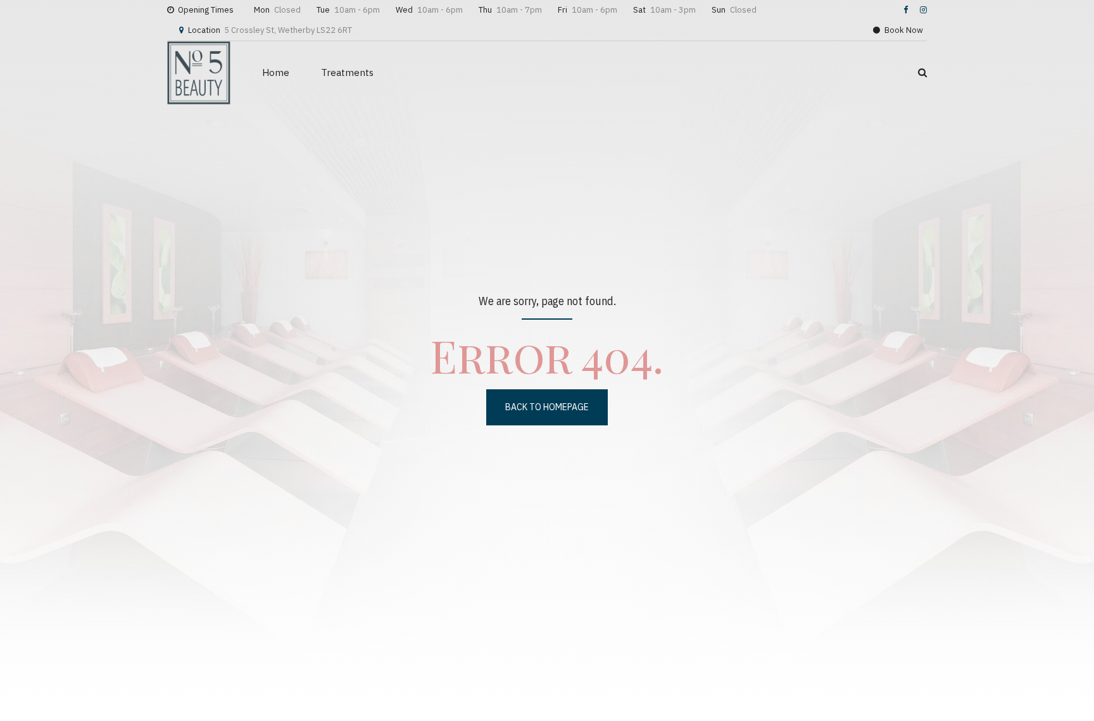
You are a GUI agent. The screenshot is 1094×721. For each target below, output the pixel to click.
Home (275, 72)
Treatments (347, 72)
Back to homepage (547, 407)
